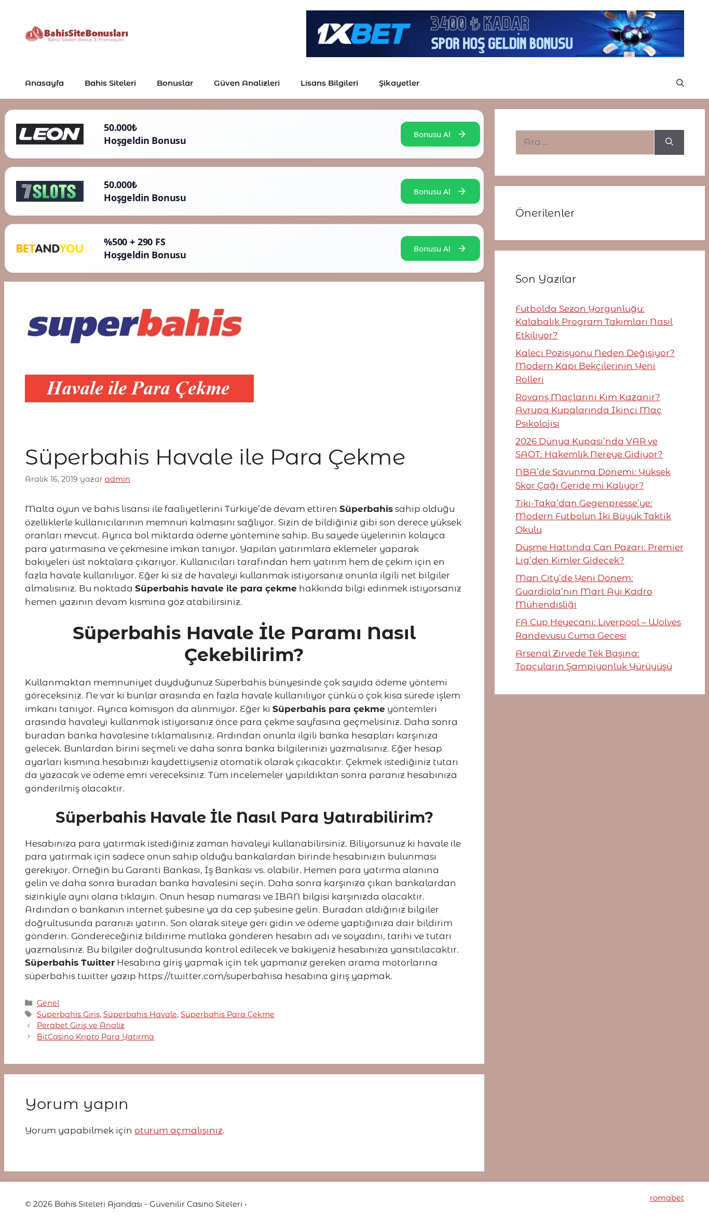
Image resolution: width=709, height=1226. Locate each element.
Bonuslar (175, 83)
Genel (48, 1003)
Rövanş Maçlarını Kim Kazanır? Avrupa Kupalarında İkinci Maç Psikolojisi (588, 410)
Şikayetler (399, 83)
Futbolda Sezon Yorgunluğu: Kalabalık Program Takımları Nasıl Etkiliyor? (594, 322)
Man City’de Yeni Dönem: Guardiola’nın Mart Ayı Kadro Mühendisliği (583, 591)
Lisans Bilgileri (329, 83)
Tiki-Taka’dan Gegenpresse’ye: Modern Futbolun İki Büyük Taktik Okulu (593, 516)
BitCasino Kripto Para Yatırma (95, 1037)
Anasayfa (44, 83)
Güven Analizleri (247, 83)
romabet (667, 1198)
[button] (680, 83)
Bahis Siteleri (110, 83)
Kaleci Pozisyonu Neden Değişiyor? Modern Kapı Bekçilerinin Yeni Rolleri (595, 366)
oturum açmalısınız (178, 1130)
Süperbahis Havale (140, 1014)
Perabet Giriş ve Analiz (81, 1025)
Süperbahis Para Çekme (228, 1014)
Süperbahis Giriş (68, 1014)
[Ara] (669, 142)
